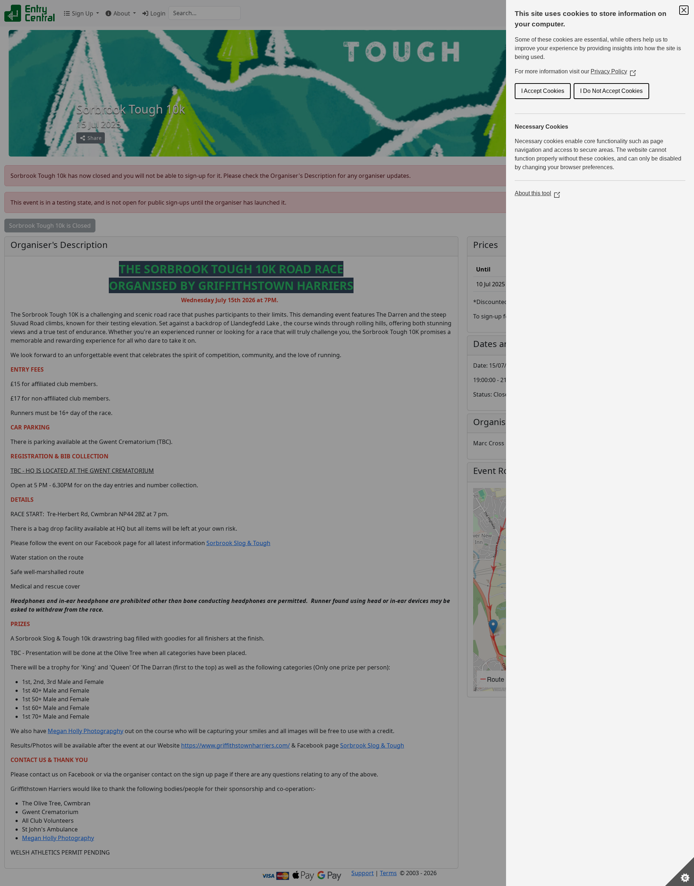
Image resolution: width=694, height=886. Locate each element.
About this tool (537, 193)
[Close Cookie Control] (684, 10)
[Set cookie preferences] (679, 871)
